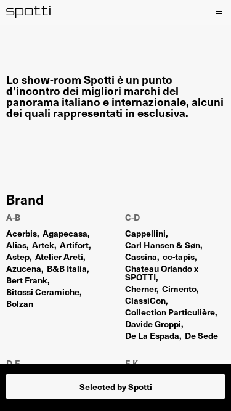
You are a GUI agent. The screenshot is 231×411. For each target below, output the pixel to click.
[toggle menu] (219, 12)
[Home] (28, 12)
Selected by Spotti (115, 386)
